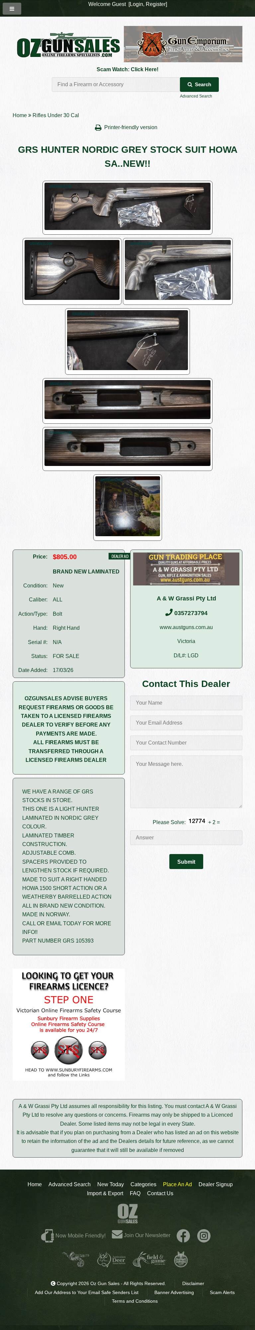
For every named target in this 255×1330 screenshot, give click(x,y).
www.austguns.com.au (186, 627)
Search (203, 84)
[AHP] (181, 1265)
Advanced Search (196, 96)
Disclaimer (193, 1283)
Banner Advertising (174, 1292)
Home (20, 115)
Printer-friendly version (131, 127)
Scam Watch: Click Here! (127, 69)
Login (136, 4)
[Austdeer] (111, 1265)
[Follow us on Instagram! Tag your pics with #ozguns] (204, 1235)
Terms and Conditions (135, 1301)
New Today (110, 1184)
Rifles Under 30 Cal (56, 115)
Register (156, 4)
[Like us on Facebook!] (183, 1235)
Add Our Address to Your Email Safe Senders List (86, 1292)
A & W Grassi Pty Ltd (186, 598)
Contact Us (160, 1193)
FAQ (135, 1193)
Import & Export (105, 1193)
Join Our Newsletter (146, 1235)
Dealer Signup (216, 1184)
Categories (143, 1184)
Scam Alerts (222, 1292)
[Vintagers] (75, 1265)
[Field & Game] (149, 1265)
